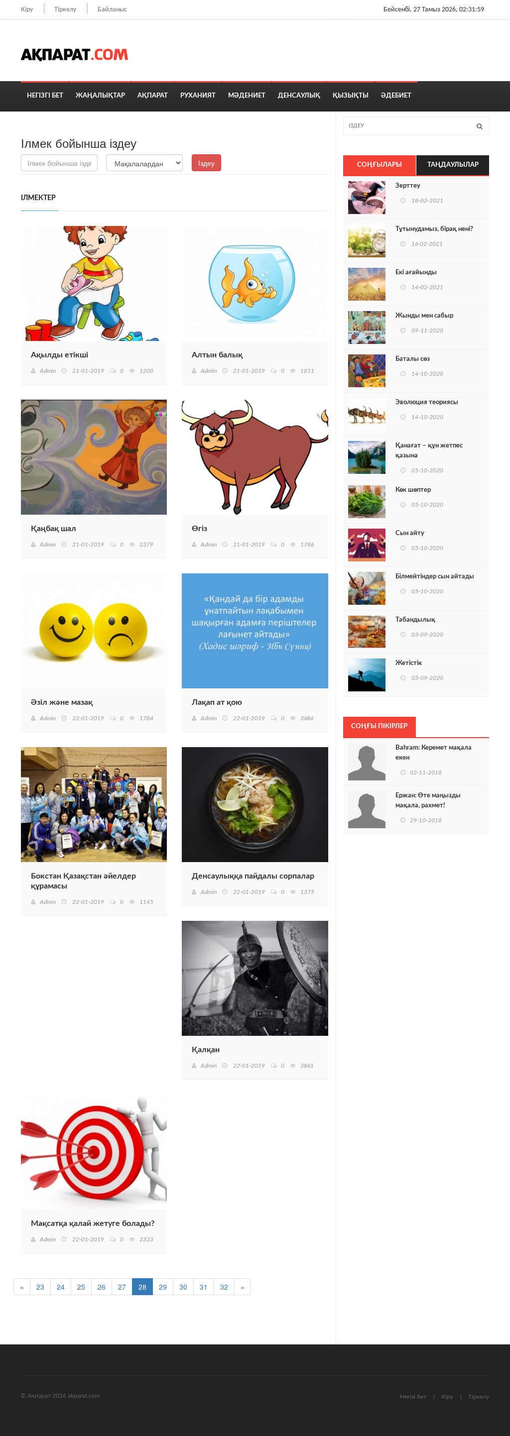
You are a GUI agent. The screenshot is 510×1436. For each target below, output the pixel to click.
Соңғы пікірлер (379, 726)
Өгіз (199, 529)
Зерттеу (407, 186)
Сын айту (409, 533)
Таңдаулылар (453, 165)
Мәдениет (246, 96)
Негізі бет (413, 1397)
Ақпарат (152, 96)
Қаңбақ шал (53, 529)
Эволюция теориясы (426, 402)
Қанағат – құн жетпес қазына (429, 450)
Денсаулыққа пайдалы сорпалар (253, 876)
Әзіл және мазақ (62, 702)
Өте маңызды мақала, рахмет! (428, 800)
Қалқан (206, 1050)
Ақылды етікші (59, 355)
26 (102, 1287)
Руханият (198, 96)
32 (224, 1287)
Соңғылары (379, 165)
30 (183, 1287)
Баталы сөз (412, 359)
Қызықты (351, 96)
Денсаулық (299, 96)
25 (81, 1287)
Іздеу (206, 163)
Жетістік (408, 663)
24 (61, 1287)
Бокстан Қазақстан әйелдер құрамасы (83, 881)
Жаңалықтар (100, 96)
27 (122, 1287)
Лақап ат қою (217, 702)
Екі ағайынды (416, 272)
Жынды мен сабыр (424, 316)
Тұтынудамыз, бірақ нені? (434, 229)
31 (204, 1287)
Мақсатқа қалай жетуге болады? (92, 1223)
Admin (48, 371)
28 (142, 1287)
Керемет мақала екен (433, 753)
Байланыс (112, 9)
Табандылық (415, 620)
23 (40, 1287)
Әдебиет (396, 96)
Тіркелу (65, 9)
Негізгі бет (45, 96)
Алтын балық (217, 355)
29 (163, 1287)
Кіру (27, 9)
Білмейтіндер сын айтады (434, 576)
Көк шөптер (413, 490)
